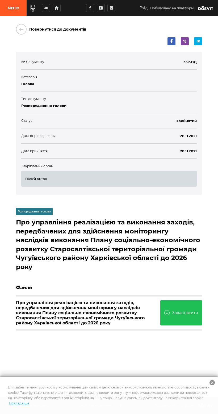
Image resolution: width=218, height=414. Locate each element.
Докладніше (19, 403)
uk (46, 8)
